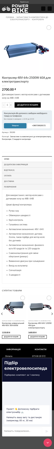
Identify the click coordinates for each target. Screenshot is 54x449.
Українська (24, 2)
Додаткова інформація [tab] (16, 164)
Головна (10, 17)
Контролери (38, 20)
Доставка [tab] (9, 181)
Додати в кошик (27, 105)
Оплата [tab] (8, 176)
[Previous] (2, 319)
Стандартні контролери (21, 139)
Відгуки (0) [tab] (9, 170)
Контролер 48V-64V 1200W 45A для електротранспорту (40, 325)
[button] (43, 8)
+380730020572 (39, 126)
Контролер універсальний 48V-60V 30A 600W (13, 324)
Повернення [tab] (10, 187)
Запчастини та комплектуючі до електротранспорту (29, 18)
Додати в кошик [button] (11, 337)
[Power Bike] (15, 8)
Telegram (15, 126)
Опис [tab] (6, 159)
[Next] (51, 319)
